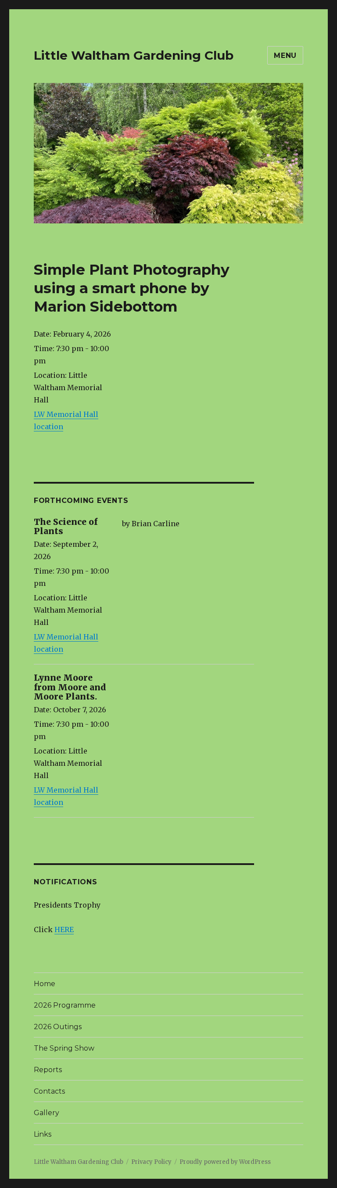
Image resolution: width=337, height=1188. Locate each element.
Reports (48, 1070)
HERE (64, 929)
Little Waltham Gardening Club (133, 55)
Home (44, 984)
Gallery (46, 1113)
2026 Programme (65, 1005)
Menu (285, 55)
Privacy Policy (151, 1162)
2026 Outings (58, 1027)
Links (42, 1134)
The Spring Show (64, 1048)
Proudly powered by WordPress (225, 1162)
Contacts (49, 1091)
